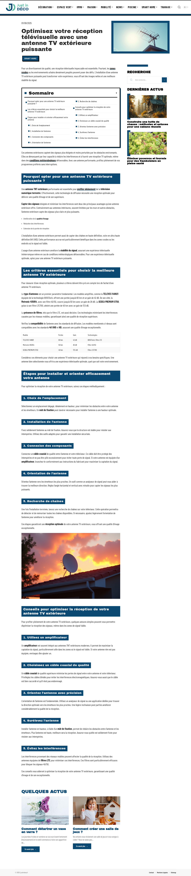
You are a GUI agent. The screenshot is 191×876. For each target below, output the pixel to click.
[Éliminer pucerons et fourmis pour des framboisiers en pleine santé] (148, 143)
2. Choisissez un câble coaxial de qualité (93, 121)
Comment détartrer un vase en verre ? (43, 830)
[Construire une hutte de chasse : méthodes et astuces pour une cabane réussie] (148, 106)
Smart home (30, 58)
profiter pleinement (86, 189)
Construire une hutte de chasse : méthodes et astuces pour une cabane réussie (147, 124)
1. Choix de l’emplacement (40, 125)
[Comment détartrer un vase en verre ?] (45, 810)
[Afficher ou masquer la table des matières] (85, 93)
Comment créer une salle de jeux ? (95, 830)
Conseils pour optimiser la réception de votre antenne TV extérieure (92, 108)
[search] (179, 7)
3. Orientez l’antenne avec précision (92, 126)
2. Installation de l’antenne (40, 131)
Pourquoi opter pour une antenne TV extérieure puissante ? (46, 102)
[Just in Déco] (17, 7)
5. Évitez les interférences (88, 138)
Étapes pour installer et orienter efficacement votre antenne (48, 118)
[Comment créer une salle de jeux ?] (96, 810)
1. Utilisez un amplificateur (88, 115)
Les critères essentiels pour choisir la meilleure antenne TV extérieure (46, 110)
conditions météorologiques (42, 160)
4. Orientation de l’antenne (40, 142)
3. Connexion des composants (41, 136)
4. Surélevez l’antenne (86, 132)
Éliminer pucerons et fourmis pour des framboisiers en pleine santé (146, 161)
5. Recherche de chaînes (87, 101)
